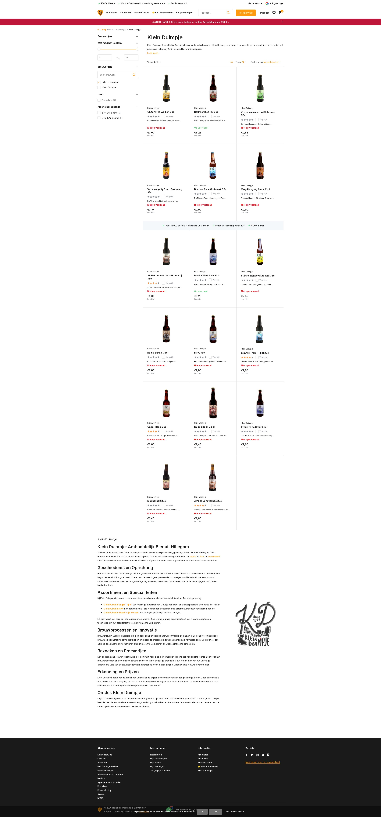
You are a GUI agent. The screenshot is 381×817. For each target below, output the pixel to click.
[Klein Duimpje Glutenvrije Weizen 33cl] (166, 88)
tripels (193, 556)
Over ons (102, 758)
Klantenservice (255, 3)
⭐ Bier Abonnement (162, 12)
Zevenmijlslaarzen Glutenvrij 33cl (258, 114)
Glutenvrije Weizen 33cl (161, 111)
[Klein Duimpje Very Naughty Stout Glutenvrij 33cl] (166, 165)
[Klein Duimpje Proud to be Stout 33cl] (260, 403)
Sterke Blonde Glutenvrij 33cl (258, 275)
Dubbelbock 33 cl (204, 426)
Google (280, 3)
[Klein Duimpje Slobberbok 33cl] (166, 477)
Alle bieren (111, 12)
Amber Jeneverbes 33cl (208, 500)
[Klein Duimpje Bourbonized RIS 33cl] (213, 88)
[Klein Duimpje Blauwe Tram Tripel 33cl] (260, 329)
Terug (103, 29)
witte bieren (214, 556)
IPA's (202, 556)
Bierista (101, 778)
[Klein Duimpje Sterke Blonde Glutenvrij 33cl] (260, 252)
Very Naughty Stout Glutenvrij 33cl (164, 191)
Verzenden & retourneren (110, 774)
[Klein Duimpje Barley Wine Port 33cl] (213, 252)
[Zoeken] (228, 12)
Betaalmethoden (105, 770)
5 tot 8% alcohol (111, 112)
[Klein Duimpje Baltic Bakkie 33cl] (166, 329)
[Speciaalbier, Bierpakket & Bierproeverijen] (100, 13)
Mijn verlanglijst (157, 766)
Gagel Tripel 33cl (157, 426)
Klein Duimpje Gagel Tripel (117, 604)
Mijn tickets (155, 762)
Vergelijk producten (160, 770)
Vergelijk (169, 116)
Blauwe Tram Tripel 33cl (255, 352)
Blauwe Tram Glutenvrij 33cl (210, 189)
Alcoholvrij (125, 12)
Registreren (156, 754)
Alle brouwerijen (110, 82)
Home (110, 29)
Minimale (104, 57)
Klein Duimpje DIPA (113, 608)
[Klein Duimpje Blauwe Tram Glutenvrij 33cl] (213, 165)
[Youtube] (263, 755)
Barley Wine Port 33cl (207, 275)
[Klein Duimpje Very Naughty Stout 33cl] (260, 165)
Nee (215, 812)
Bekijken (178, 136)
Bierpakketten (141, 12)
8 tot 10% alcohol (112, 118)
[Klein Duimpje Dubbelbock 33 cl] (213, 403)
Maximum (131, 57)
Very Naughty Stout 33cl (255, 189)
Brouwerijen (121, 29)
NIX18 (100, 798)
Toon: (238, 62)
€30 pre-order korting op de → (191, 22)
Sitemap (101, 794)
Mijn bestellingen (158, 758)
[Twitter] (252, 755)
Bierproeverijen (184, 12)
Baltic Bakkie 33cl (157, 352)
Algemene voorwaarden (109, 782)
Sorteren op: (257, 62)
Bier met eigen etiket (107, 766)
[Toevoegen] (227, 136)
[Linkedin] (268, 755)
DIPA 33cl (199, 352)
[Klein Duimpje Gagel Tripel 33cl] (166, 403)
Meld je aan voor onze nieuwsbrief (263, 762)
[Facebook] (247, 755)
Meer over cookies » (234, 812)
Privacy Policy (104, 790)
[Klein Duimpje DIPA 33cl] (213, 329)
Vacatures (102, 762)
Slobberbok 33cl (156, 500)
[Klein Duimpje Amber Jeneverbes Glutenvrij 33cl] (166, 252)
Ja (202, 812)
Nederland (109, 100)
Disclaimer (102, 786)
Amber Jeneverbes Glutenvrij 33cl (164, 277)
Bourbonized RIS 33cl (206, 111)
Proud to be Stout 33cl (254, 426)
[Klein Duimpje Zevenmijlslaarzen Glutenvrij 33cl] (260, 88)
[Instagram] (257, 755)
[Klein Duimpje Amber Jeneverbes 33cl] (213, 477)
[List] (232, 62)
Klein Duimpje (109, 87)
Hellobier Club (246, 12)
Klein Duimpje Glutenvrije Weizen (120, 612)
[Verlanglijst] (274, 12)
